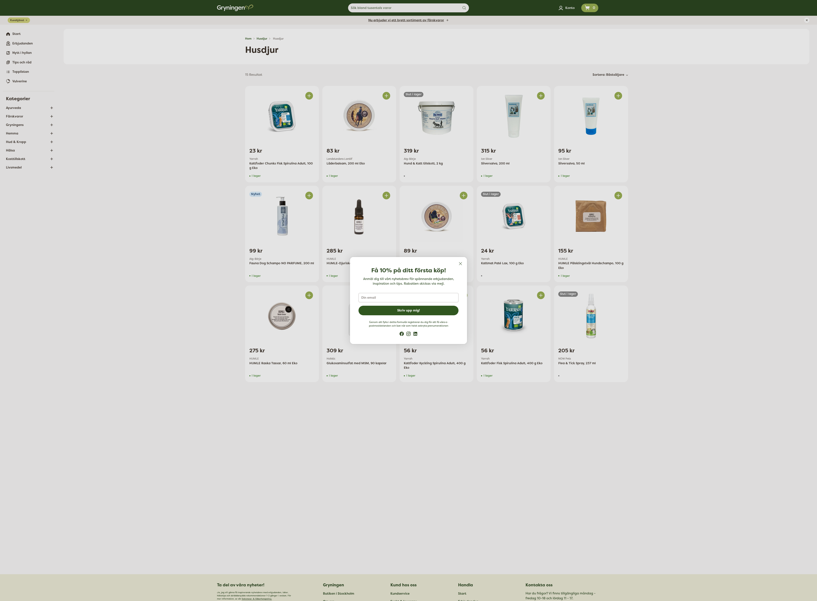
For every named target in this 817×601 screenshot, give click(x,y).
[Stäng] (460, 264)
